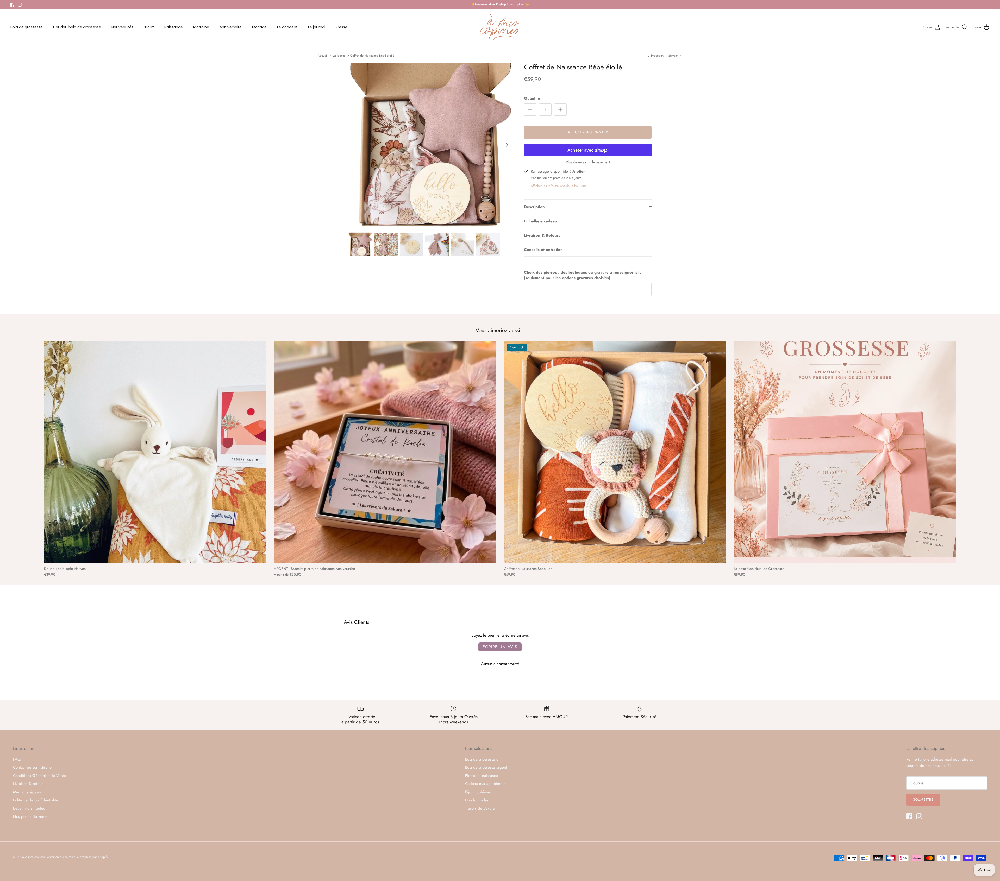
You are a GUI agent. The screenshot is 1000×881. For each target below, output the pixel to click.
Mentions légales (27, 792)
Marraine (201, 27)
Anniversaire (231, 27)
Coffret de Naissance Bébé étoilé (372, 55)
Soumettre (923, 799)
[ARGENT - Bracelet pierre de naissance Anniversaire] (385, 452)
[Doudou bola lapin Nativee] (155, 452)
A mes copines (35, 856)
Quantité (532, 98)
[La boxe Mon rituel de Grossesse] (845, 452)
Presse (341, 27)
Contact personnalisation (33, 767)
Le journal (316, 27)
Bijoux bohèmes (478, 792)
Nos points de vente (30, 816)
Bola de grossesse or (482, 759)
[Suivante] (506, 145)
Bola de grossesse (26, 27)
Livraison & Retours (542, 235)
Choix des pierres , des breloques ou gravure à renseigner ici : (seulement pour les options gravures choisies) (582, 275)
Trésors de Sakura (480, 808)
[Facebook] (12, 5)
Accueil (323, 55)
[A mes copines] (500, 27)
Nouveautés (122, 27)
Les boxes (338, 55)
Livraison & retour (28, 784)
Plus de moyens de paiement (588, 162)
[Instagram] (20, 5)
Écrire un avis (500, 647)
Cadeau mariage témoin (485, 784)
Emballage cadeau (540, 221)
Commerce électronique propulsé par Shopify (77, 856)
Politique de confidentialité (35, 800)
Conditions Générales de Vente (39, 776)
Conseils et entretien (543, 250)
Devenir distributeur (30, 808)
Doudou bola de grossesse (77, 27)
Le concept (287, 27)
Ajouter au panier (587, 132)
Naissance (173, 27)
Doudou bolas (476, 800)
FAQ (17, 759)
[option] (430, 145)
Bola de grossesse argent (486, 767)
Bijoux (149, 27)
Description (534, 207)
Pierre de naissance (481, 776)
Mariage (259, 27)
